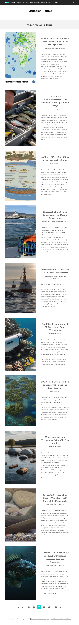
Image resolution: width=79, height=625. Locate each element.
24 (34, 607)
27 (49, 607)
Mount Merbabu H (15, 2)
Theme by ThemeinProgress (40, 619)
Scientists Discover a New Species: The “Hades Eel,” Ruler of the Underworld (55, 498)
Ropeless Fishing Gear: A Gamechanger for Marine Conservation (55, 215)
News (56, 48)
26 (44, 607)
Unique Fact (62, 276)
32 (56, 607)
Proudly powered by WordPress (61, 619)
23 (29, 607)
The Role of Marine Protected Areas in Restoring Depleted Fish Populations (55, 41)
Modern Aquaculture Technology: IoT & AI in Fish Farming (55, 440)
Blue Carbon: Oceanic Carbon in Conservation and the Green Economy (55, 384)
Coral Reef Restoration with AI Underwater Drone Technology (55, 327)
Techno (53, 109)
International (49, 48)
